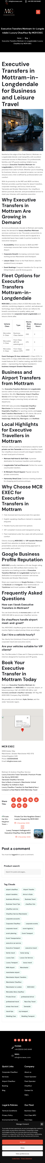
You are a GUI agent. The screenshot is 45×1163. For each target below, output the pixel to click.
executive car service (13, 943)
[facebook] (13, 799)
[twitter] (19, 799)
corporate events (32, 924)
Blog (26, 38)
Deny (22, 1148)
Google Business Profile (21, 557)
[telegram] (25, 799)
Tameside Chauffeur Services (13, 780)
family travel (10, 953)
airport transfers (11, 894)
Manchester (24, 967)
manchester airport (12, 972)
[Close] (27, 717)
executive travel (31, 948)
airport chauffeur (12, 889)
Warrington (24, 419)
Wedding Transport (28, 1016)
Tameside (27, 1006)
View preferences (22, 1154)
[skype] (30, 799)
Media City (15, 419)
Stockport (25, 416)
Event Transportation (13, 938)
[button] (42, 1124)
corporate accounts (13, 919)
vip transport (23, 1011)
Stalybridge (6, 419)
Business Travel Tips (13, 904)
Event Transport (27, 933)
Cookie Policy (16, 1158)
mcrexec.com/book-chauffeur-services (17, 693)
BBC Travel (32, 587)
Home (19, 38)
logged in (15, 855)
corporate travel (11, 928)
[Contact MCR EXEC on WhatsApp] (29, 1040)
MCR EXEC (30, 987)
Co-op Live (38, 267)
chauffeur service (12, 909)
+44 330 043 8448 (34, 1)
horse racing (24, 953)
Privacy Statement (26, 1158)
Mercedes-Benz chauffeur (15, 992)
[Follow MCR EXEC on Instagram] (19, 1040)
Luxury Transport (12, 963)
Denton (30, 699)
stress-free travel (12, 1006)
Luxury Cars (10, 958)
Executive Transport (13, 948)
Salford (32, 416)
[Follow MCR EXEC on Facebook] (22, 1040)
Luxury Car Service (26, 958)
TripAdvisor (6, 587)
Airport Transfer (28, 889)
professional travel (12, 1002)
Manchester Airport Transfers (16, 977)
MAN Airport (10, 967)
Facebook (8, 585)
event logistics (28, 928)
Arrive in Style (28, 894)
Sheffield (35, 419)
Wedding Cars (11, 1016)
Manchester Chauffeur (13, 982)
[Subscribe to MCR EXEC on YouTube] (26, 1040)
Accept (22, 1142)
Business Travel (30, 899)
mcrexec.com (26, 612)
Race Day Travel (29, 1002)
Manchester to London (14, 987)
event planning (11, 933)
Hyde (25, 699)
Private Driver (11, 997)
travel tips (9, 1011)
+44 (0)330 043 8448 (23, 1049)
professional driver (27, 997)
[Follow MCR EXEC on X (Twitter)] (15, 1040)
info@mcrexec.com (15, 1)
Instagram (19, 585)
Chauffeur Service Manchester (16, 914)
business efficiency (12, 899)
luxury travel (27, 963)
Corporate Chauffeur (13, 924)
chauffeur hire (30, 904)
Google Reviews (27, 582)
